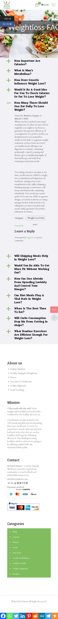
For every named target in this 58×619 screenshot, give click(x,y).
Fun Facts (17, 552)
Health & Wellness (21, 558)
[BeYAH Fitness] (6, 5)
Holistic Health (19, 563)
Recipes (16, 574)
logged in (30, 237)
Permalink (19, 225)
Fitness (16, 542)
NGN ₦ (8, 24)
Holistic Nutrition (20, 568)
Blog (15, 531)
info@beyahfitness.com (17, 479)
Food (15, 547)
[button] (29, 62)
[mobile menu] (53, 5)
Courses (16, 537)
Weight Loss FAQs (36, 218)
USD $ (9, 18)
